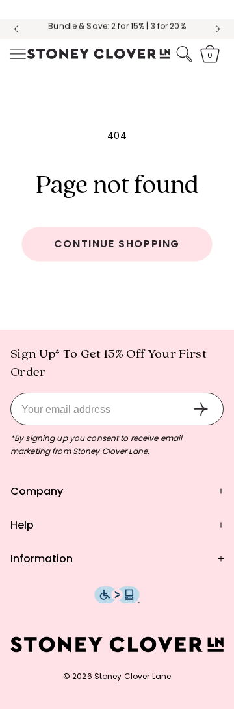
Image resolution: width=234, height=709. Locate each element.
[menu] (17, 54)
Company (36, 491)
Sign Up (201, 409)
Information (41, 558)
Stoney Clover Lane (132, 676)
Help (22, 524)
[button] (17, 54)
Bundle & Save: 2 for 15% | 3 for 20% (116, 20)
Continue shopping (117, 243)
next (218, 29)
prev (16, 29)
